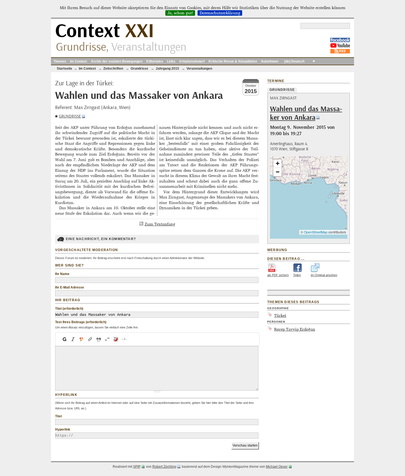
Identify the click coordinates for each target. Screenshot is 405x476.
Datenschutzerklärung (220, 13)
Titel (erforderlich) (69, 309)
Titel (58, 416)
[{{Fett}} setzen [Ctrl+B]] (64, 339)
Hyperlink (62, 429)
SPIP (137, 467)
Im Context (78, 61)
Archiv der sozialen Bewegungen (116, 61)
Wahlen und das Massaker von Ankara (306, 113)
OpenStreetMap (316, 232)
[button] (277, 163)
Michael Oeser (277, 467)
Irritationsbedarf (192, 61)
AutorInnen (269, 61)
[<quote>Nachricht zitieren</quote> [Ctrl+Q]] (98, 339)
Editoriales (154, 61)
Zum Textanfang (160, 224)
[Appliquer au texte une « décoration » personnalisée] (81, 339)
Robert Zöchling (164, 467)
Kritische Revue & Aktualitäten (233, 61)
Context (104, 31)
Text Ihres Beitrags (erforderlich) (80, 322)
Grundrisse (70, 116)
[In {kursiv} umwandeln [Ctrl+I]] (73, 339)
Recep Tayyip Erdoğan (294, 329)
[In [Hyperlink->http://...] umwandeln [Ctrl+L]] (90, 339)
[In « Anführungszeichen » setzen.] (107, 339)
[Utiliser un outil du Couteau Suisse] (116, 339)
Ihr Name (62, 274)
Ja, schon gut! (180, 13)
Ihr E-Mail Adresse (69, 287)
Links (171, 61)
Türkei (280, 315)
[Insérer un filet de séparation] (124, 339)
